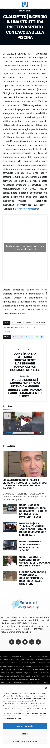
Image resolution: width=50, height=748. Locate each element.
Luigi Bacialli (35, 679)
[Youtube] (25, 642)
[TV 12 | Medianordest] (25, 1)
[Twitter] (18, 642)
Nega (25, 734)
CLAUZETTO (17, 322)
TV (36, 327)
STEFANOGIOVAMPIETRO (14, 327)
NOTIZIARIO (40, 322)
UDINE (7, 332)
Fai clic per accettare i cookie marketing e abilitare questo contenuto (25, 247)
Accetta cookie (25, 726)
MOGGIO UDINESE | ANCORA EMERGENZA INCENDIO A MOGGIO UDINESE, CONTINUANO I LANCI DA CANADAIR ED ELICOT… (25, 386)
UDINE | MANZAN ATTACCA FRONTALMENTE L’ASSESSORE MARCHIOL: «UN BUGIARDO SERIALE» (25, 360)
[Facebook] (11, 642)
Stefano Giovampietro (26, 209)
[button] (45, 688)
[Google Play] (31, 642)
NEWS (29, 322)
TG (29, 327)
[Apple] (38, 642)
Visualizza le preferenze (25, 741)
